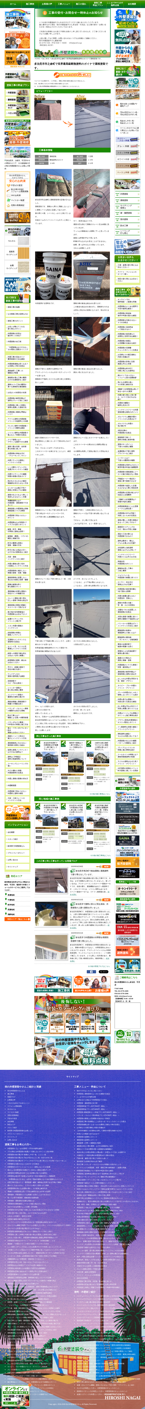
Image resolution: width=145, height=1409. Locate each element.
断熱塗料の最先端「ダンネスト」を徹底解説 (128, 638)
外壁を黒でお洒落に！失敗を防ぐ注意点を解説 (127, 700)
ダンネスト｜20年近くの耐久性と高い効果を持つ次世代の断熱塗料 (101, 1333)
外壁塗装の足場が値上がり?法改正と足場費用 (128, 494)
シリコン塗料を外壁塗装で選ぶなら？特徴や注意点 (18, 434)
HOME (37, 59)
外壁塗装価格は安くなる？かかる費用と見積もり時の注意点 (98, 1124)
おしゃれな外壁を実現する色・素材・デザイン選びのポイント (29, 1363)
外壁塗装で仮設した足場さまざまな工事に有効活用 (128, 487)
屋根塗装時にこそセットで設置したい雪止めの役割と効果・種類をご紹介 (103, 1226)
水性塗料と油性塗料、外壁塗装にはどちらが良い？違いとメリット (100, 1373)
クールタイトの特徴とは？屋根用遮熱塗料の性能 (128, 755)
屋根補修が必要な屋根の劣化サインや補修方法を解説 (96, 1232)
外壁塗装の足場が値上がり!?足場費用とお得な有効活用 (96, 1284)
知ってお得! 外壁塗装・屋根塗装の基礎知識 (23, 1198)
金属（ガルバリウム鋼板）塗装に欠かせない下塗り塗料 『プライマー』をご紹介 (105, 1385)
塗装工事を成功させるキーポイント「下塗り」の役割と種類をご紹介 (101, 1382)
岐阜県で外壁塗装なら (16, 846)
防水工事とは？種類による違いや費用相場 (18, 716)
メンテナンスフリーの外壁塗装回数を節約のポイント (128, 411)
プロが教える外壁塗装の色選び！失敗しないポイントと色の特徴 (30, 1151)
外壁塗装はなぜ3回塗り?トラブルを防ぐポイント (17, 523)
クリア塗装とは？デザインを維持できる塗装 (18, 441)
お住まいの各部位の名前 (17, 392)
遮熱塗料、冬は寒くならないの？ (89, 1360)
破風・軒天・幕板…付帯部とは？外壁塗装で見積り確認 (96, 1204)
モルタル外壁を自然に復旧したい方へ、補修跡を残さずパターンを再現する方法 (36, 1253)
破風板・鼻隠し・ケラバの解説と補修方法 (18, 537)
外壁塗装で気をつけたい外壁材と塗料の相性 (17, 792)
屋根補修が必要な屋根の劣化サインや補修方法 (17, 592)
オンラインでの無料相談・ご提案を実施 (127, 300)
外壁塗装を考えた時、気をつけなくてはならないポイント (28, 1262)
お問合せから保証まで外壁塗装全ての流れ (92, 1100)
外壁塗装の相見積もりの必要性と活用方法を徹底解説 (26, 1268)
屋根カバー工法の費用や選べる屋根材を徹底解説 (17, 385)
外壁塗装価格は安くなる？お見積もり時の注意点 (18, 365)
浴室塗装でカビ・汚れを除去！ (15, 682)
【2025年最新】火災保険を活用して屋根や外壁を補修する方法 (99, 1131)
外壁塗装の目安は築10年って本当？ (14, 335)
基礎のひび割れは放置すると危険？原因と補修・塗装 (26, 1354)
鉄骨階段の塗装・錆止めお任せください (17, 661)
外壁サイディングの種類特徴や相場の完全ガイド (17, 475)
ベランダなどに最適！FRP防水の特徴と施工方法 (18, 723)
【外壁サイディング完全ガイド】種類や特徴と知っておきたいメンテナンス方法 (36, 1250)
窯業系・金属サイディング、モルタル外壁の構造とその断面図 (29, 1302)
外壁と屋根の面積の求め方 (18, 778)
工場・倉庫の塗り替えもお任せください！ (128, 266)
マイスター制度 (13, 1112)
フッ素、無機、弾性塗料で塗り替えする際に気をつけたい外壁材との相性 (33, 1308)
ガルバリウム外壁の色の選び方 (125, 425)
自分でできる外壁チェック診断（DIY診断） (23, 1207)
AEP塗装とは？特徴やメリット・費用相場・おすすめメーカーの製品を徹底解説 (105, 1357)
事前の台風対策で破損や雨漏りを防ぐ (125, 645)
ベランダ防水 (17, 113)
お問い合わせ (13, 860)
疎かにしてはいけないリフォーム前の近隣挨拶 (127, 376)
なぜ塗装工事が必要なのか (18, 314)
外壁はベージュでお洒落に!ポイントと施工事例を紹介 (128, 714)
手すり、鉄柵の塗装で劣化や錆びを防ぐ (16, 668)
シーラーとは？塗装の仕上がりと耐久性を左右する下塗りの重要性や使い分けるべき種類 (108, 1379)
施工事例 (30, 4)
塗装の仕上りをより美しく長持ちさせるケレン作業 (18, 496)
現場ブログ (11, 1097)
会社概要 (132, 4)
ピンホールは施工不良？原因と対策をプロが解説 (17, 489)
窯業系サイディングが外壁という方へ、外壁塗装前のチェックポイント (102, 1391)
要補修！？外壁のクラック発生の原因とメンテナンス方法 (28, 1244)
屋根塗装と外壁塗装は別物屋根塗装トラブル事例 (18, 510)
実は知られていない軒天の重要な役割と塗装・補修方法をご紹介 (100, 1210)
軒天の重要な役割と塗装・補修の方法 (15, 544)
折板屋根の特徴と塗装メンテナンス (14, 634)
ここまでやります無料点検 (86, 1097)
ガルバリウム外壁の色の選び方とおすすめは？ (24, 1228)
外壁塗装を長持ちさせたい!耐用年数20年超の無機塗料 (128, 466)
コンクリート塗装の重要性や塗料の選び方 (16, 696)
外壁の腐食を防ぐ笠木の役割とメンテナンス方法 (18, 565)
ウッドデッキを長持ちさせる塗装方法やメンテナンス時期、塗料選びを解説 (104, 1244)
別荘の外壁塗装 (82, 1278)
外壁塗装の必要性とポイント (87, 1137)
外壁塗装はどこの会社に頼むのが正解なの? (23, 1284)
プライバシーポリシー (16, 853)
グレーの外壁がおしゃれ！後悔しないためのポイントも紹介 (28, 1370)
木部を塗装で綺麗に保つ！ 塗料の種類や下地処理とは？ (27, 1339)
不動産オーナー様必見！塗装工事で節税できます (127, 480)
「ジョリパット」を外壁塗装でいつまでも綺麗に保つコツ (28, 1305)
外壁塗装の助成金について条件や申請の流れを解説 (95, 1171)
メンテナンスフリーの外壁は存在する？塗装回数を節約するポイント (32, 1222)
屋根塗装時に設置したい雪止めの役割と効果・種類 (18, 579)
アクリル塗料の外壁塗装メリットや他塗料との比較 (18, 420)
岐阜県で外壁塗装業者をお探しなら (20, 1131)
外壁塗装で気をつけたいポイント (17, 516)
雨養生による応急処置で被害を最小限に (127, 652)
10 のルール (11, 1109)
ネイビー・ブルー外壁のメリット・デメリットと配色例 (27, 1367)
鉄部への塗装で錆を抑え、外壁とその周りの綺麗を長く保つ (98, 1235)
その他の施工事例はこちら (99, 794)
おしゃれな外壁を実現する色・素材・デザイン (128, 680)
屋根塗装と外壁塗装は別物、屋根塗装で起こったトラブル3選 (29, 1277)
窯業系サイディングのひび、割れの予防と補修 (127, 528)
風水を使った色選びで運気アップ (128, 105)
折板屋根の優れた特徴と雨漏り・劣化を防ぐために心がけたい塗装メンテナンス (105, 1186)
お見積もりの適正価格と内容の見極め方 (127, 356)
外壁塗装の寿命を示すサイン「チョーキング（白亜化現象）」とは (31, 1241)
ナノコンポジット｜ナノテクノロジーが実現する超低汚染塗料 (99, 1323)
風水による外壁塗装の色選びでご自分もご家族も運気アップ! (29, 1170)
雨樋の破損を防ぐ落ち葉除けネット (14, 585)
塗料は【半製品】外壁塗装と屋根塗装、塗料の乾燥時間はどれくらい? (32, 1287)
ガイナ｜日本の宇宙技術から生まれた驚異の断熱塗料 (96, 1336)
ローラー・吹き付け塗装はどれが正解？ (125, 583)
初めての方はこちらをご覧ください (89, 1091)
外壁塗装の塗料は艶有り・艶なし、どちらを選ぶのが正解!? (98, 1370)
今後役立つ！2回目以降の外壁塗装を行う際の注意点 (95, 1155)
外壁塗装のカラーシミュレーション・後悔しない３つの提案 (28, 1167)
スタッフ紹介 (13, 839)
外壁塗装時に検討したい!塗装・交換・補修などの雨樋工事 (97, 1223)
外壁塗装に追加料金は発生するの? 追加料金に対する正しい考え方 (100, 1174)
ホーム (13, 4)
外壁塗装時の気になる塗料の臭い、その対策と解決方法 (27, 1188)
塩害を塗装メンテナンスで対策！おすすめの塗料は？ (26, 1336)
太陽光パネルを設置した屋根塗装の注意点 (127, 611)
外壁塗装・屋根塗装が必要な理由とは (20, 1201)
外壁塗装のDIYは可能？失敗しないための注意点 (127, 514)
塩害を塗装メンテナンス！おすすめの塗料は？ (18, 751)
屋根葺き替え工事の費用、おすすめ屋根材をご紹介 (95, 1146)
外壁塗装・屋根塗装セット (17, 106)
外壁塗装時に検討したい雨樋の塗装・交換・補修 (17, 572)
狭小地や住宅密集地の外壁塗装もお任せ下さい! (17, 613)
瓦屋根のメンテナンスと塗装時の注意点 (17, 641)
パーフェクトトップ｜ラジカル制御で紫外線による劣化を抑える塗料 (101, 1296)
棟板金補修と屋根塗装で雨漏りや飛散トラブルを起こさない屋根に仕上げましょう (36, 1314)
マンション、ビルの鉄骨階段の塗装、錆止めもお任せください (99, 1238)
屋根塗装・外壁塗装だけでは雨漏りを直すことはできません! (29, 1195)
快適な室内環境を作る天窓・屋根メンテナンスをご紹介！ (97, 1217)
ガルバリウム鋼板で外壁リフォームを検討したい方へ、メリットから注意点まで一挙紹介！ (39, 1225)
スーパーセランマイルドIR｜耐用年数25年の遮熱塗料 (96, 1305)
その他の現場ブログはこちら (99, 966)
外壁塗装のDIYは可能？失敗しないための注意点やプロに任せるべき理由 (33, 1210)
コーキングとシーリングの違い (18, 765)
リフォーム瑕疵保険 (14, 1106)
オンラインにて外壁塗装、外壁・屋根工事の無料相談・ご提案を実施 (101, 1167)
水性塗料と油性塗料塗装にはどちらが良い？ (127, 549)
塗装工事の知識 (14, 307)
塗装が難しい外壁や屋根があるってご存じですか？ (128, 521)
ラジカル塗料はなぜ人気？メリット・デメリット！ (128, 762)
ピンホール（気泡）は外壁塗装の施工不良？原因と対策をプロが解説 (32, 1256)
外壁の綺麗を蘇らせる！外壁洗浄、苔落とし (127, 597)
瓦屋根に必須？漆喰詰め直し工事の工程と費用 (93, 1195)
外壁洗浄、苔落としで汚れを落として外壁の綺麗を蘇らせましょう (100, 1260)
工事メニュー (64, 4)
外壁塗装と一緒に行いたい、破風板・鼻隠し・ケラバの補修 (98, 1207)
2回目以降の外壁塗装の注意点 (124, 431)
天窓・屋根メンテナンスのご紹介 (16, 558)
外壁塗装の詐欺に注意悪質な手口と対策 (126, 363)
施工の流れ (81, 4)
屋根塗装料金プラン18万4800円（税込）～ (92, 1109)
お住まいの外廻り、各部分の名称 (19, 1216)
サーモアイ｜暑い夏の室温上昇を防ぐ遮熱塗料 (93, 1302)
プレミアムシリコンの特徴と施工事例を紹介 (126, 749)
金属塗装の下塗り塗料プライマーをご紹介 (126, 452)
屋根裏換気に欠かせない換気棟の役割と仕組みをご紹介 (27, 1333)
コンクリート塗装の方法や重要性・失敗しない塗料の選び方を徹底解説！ (103, 1254)
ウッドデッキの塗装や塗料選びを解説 (16, 675)
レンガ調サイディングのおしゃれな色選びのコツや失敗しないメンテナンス (34, 1247)
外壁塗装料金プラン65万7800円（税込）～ (92, 1106)
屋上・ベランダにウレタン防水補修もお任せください (18, 730)
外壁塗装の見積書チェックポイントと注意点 (128, 349)
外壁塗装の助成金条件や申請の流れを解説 (127, 314)
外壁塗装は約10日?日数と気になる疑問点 (126, 369)
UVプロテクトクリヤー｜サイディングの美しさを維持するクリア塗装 (102, 1330)
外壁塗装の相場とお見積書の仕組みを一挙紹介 (93, 1118)
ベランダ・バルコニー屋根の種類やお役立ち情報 (18, 709)
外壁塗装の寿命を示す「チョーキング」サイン (17, 454)
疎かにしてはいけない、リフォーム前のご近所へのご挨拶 (28, 1185)
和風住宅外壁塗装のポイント (125, 562)
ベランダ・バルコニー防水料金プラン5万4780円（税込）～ (98, 1115)
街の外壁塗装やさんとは (16, 1091)
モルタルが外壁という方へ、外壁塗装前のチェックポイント (98, 1388)
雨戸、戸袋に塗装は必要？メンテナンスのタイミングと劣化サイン (100, 1257)
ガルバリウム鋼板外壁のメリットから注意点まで (127, 418)
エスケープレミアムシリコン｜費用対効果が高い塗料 (96, 1314)
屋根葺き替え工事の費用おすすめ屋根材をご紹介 (17, 379)
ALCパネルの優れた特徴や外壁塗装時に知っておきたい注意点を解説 (32, 1296)
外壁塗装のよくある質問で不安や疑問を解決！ (128, 307)
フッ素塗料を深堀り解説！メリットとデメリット (128, 728)
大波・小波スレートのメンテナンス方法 (16, 799)
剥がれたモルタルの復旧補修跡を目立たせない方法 (18, 482)
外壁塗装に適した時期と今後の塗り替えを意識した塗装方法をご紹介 (32, 1234)
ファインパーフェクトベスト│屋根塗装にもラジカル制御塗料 (99, 1299)
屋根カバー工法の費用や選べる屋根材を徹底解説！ (95, 1149)
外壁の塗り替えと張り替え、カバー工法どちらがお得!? (27, 1213)
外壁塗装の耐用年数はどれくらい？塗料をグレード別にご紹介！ (30, 1231)
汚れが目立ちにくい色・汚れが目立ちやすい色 (129, 113)
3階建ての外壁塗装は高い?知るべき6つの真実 (128, 390)
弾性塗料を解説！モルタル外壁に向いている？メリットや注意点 (30, 1388)
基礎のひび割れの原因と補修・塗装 (124, 659)
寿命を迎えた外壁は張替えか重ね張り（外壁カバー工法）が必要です (101, 1152)
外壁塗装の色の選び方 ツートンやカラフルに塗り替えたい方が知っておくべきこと (37, 1161)
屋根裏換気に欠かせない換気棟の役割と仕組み (17, 744)
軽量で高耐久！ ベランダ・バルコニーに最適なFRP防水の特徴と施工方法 (33, 1323)
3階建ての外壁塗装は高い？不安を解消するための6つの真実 (29, 1191)
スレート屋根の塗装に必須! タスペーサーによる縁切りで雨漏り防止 (31, 1281)
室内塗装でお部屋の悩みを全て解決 (89, 1161)
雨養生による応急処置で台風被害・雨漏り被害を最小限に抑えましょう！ (33, 1351)
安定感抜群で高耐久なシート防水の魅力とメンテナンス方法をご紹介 (32, 1330)
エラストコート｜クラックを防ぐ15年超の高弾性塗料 (96, 1327)
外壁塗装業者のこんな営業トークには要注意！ (128, 507)
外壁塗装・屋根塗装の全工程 (87, 1103)
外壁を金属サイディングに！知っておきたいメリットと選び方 (99, 1180)
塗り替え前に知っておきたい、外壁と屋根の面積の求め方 (28, 1299)
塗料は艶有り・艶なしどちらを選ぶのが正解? (127, 542)
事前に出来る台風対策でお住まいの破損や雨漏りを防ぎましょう (30, 1348)
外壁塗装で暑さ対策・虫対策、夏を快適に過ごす (94, 1281)
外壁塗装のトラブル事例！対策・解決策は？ (128, 666)
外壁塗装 (17, 93)
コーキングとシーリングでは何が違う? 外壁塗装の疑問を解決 (29, 1293)
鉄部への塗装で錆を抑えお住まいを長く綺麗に (17, 654)
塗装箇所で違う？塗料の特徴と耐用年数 (126, 438)
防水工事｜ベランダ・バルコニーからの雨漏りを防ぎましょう (99, 1164)
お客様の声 (47, 4)
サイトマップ (13, 867)
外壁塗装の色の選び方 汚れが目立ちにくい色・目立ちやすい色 (29, 1158)
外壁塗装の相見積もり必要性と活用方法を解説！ (128, 335)
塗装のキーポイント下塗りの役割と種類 (125, 445)
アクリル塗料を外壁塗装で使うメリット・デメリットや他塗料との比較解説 (104, 1348)
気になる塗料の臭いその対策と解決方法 (125, 383)
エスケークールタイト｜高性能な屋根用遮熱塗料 (94, 1317)
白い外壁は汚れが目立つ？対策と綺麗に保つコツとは (128, 707)
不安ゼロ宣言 (12, 1118)
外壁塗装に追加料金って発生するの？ (125, 328)
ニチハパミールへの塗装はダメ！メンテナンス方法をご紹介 (28, 1342)
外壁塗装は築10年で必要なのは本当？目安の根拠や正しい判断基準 (31, 1176)
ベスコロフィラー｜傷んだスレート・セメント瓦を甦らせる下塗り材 (101, 1308)
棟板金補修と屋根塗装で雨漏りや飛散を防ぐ (17, 703)
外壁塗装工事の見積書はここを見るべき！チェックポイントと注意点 (101, 1121)
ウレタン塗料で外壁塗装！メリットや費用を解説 (18, 427)
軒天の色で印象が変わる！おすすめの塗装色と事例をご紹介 (98, 1213)
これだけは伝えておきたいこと (18, 1103)
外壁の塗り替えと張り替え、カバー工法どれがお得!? (127, 397)
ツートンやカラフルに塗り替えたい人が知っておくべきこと (129, 130)
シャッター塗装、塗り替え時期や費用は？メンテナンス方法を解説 (100, 1250)
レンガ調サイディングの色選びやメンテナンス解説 (18, 468)
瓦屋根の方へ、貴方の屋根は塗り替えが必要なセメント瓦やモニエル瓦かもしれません (108, 1201)
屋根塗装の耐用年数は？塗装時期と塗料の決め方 (127, 673)
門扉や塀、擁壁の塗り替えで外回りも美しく (93, 1158)
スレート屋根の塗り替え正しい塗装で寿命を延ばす (18, 599)
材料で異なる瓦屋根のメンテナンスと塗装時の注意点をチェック (100, 1198)
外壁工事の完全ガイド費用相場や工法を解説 (16, 358)
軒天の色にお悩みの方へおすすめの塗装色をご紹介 (18, 551)
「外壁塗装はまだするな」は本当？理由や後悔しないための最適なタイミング (35, 1179)
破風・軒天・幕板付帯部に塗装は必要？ (16, 530)
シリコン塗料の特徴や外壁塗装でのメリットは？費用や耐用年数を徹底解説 (104, 1345)
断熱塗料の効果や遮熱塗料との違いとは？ (127, 631)
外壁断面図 (12, 785)
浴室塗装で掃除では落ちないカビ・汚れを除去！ (94, 1247)
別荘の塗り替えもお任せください (128, 280)
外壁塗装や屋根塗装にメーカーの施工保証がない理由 (128, 473)
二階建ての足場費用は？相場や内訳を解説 (127, 500)
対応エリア (11, 1124)
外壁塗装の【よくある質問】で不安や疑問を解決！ (25, 1148)
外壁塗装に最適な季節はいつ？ (17, 413)
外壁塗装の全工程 (14, 341)
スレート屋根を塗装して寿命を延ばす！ (91, 1269)
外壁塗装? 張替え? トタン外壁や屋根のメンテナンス (95, 1183)
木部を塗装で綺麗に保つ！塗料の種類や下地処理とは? (128, 618)
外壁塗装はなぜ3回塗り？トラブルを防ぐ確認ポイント (26, 1265)
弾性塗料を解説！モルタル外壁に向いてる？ (128, 735)
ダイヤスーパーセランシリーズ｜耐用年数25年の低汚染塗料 (98, 1311)
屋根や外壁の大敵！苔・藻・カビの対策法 (126, 604)
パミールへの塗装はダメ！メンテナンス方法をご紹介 (128, 625)
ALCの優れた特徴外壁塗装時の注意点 (15, 772)
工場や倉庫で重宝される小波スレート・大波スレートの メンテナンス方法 (33, 1311)
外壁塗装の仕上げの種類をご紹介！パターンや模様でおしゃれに (30, 1394)
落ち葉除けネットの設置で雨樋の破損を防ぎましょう (96, 1229)
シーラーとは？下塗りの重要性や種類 (126, 459)
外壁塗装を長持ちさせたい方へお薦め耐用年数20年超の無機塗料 (100, 1376)
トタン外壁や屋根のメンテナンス (15, 627)
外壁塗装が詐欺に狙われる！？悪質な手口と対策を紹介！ (28, 1271)
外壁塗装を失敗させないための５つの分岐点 (23, 1164)
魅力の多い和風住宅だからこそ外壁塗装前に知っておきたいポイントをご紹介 (104, 1192)
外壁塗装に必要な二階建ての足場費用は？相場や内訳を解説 (98, 1287)
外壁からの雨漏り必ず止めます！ (89, 1134)
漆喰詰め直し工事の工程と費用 (125, 569)
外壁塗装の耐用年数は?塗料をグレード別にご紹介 (18, 399)
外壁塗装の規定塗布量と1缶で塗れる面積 (127, 590)
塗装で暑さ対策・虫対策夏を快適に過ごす (17, 448)
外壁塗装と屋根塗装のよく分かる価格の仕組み (93, 1094)
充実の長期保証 (13, 1115)
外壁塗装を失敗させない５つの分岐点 (127, 321)
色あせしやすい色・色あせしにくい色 (127, 122)
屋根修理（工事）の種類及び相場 (15, 372)
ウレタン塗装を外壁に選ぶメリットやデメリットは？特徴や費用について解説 (104, 1351)
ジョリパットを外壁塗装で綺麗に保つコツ (128, 576)
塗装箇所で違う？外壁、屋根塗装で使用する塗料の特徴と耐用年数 (100, 1363)
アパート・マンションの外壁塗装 (89, 1275)
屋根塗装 (17, 99)
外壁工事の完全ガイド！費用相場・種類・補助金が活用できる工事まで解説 (34, 1182)
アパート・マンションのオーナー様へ (127, 273)
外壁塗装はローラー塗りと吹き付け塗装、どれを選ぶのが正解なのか (32, 1290)
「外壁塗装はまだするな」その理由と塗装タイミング (18, 348)
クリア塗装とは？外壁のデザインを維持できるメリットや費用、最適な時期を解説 (106, 1354)
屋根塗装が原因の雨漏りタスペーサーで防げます (17, 606)
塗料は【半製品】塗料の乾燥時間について (17, 758)
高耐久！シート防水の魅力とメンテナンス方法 (17, 737)
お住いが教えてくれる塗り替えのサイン (16, 328)
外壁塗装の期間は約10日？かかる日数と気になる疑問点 (27, 1173)
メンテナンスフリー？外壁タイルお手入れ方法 (127, 556)
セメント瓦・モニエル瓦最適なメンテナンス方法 (17, 647)
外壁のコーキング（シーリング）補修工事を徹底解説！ (96, 1177)
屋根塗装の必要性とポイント (87, 1140)
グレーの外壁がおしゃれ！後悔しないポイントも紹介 (128, 693)
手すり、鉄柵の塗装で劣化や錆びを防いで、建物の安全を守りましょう (102, 1241)
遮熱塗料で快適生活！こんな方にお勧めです (93, 1320)
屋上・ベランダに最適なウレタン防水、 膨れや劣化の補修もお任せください (34, 1327)
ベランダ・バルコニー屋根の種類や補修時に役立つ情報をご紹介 (30, 1317)
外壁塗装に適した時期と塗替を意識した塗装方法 (17, 406)
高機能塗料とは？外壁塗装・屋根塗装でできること (18, 503)
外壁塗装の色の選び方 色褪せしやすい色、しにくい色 (26, 1154)
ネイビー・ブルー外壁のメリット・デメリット (127, 687)
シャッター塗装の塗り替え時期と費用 (15, 689)
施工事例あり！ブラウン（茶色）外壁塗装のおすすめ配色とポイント (32, 1382)
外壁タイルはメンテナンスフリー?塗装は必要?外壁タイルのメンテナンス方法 (105, 1189)
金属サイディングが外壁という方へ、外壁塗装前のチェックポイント (101, 1394)
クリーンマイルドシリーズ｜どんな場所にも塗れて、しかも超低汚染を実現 (104, 1339)
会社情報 (10, 1121)
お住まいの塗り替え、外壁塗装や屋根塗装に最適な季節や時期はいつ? (32, 1237)
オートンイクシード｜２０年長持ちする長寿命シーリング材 (98, 1342)
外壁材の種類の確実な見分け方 (124, 404)
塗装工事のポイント (15, 321)
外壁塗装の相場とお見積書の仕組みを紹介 (127, 342)
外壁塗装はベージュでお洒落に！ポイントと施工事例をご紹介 (29, 1379)
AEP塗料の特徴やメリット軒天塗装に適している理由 (128, 769)
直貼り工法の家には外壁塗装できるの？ (125, 535)
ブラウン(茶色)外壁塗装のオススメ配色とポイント (128, 721)
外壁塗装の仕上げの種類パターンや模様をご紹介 (127, 742)
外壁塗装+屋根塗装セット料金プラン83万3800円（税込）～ (98, 1112)
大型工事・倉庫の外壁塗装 (86, 1272)
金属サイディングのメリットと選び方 (15, 620)
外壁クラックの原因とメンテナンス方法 (16, 461)
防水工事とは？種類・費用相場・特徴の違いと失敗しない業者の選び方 (32, 1320)
